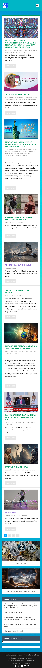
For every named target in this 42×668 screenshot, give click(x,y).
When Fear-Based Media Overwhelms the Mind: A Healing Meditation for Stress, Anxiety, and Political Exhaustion (20, 44)
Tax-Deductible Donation (19, 155)
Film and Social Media (11, 151)
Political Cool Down (10, 153)
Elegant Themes (16, 655)
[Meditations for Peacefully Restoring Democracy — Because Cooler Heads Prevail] (21, 129)
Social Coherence (31, 99)
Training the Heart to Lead (18, 94)
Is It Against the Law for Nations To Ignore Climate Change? (21, 347)
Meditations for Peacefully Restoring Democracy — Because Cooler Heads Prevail (20, 144)
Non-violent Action (30, 151)
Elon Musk (8, 470)
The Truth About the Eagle (18, 265)
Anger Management (24, 149)
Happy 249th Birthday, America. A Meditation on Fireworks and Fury (20, 417)
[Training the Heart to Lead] (21, 81)
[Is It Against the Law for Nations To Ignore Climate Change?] (21, 333)
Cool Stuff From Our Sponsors (21, 663)
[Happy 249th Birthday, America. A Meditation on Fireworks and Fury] (21, 402)
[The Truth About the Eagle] (21, 252)
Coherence (8, 50)
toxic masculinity (33, 470)
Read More (10, 66)
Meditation (28, 50)
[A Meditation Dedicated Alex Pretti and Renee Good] (21, 204)
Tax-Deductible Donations (15, 661)
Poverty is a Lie (12, 512)
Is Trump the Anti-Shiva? (16, 467)
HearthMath (21, 97)
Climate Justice (9, 351)
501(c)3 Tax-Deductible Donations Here (21, 591)
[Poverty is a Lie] (21, 500)
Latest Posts (30, 661)
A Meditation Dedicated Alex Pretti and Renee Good (18, 218)
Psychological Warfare (18, 52)
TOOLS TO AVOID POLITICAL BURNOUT (17, 291)
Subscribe (29, 658)
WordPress (35, 655)
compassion (34, 149)
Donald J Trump (20, 422)
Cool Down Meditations (16, 658)
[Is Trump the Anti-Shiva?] (21, 454)
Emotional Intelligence (18, 50)
